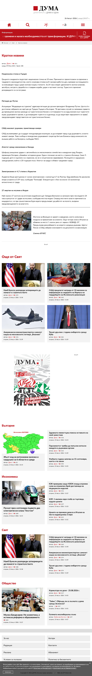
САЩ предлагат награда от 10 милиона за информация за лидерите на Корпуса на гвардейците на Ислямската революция (68, 292)
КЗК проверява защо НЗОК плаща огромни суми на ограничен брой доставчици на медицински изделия (68, 486)
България (8, 425)
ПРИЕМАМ (8, 672)
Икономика (10, 476)
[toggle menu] (83, 25)
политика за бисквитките (43, 668)
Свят (13, 43)
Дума (9, 63)
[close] (90, 663)
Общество (9, 583)
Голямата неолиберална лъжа (62, 614)
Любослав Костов (60, 617)
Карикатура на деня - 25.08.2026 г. (64, 591)
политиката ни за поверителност (64, 668)
